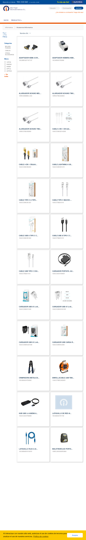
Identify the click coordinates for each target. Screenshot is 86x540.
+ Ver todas (6, 75)
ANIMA (9, 66)
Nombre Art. (24, 33)
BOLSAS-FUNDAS (8, 47)
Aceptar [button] (75, 535)
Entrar (79, 8)
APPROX (9, 71)
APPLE (9, 69)
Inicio (6, 20)
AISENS (9, 64)
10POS (9, 62)
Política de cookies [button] (40, 536)
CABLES (7, 50)
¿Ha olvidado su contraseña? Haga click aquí (69, 12)
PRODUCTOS (16, 20)
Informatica (9, 27)
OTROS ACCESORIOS (9, 54)
